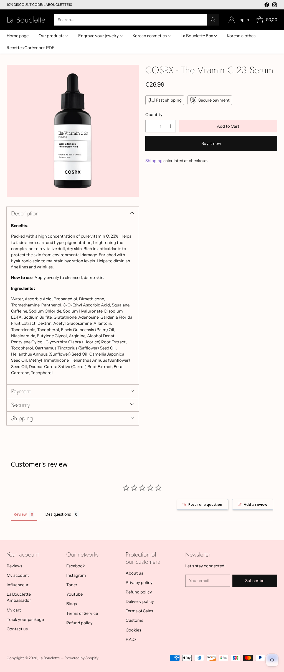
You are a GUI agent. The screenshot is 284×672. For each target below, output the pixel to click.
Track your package (25, 619)
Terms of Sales (139, 610)
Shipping (154, 160)
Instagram (76, 575)
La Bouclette (49, 658)
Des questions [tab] (58, 514)
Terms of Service (82, 613)
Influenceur (18, 584)
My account (18, 575)
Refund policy (79, 622)
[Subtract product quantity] (151, 126)
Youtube (74, 594)
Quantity (154, 114)
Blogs (71, 603)
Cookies (133, 630)
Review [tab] (20, 514)
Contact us (17, 628)
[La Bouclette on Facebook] (267, 5)
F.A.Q (131, 639)
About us (134, 573)
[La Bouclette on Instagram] (274, 5)
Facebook (75, 565)
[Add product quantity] (171, 126)
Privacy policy (139, 582)
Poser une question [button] (205, 504)
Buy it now (211, 143)
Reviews (14, 565)
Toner (71, 584)
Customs (134, 620)
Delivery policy (140, 601)
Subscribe (254, 580)
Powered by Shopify (81, 658)
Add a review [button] (255, 504)
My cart (14, 610)
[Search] (213, 20)
